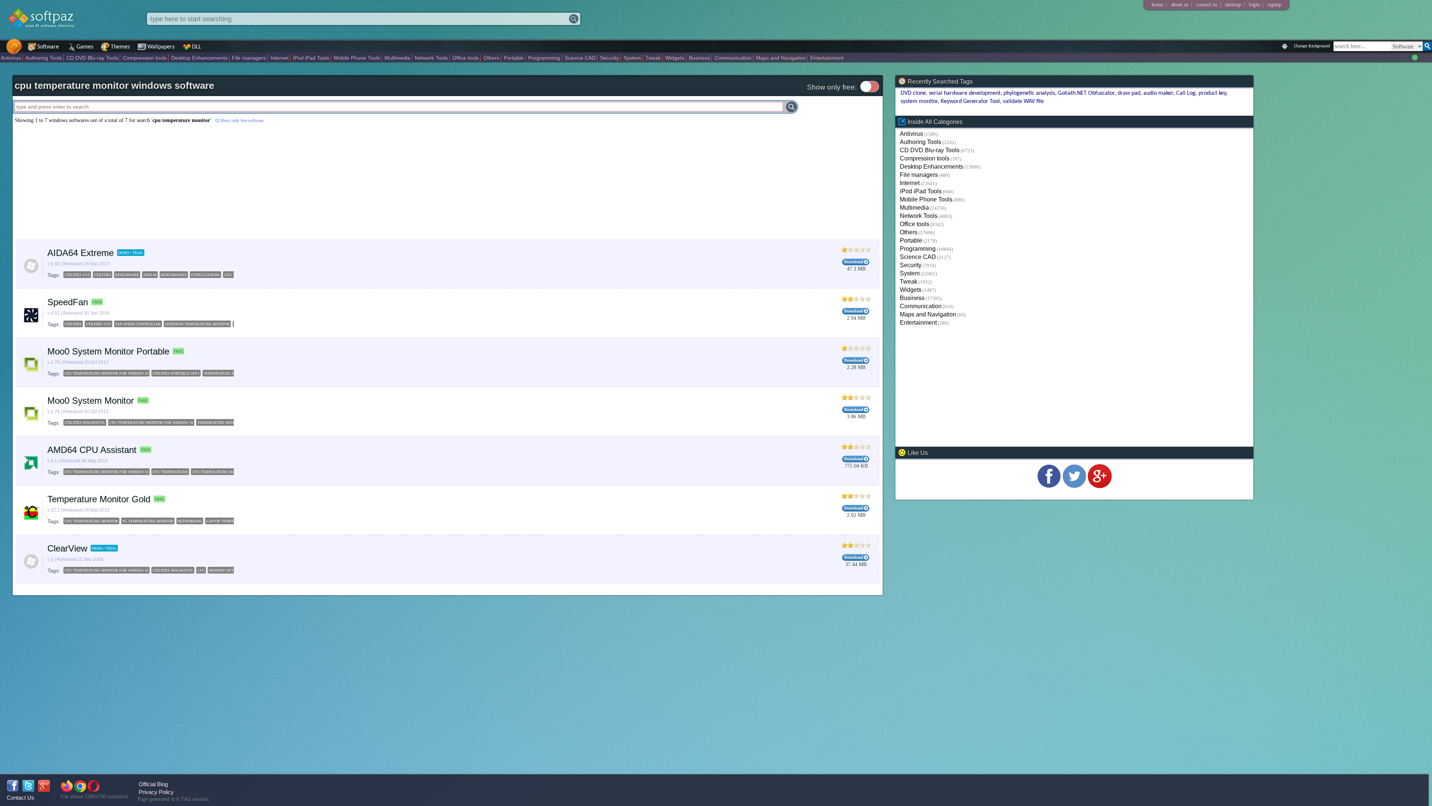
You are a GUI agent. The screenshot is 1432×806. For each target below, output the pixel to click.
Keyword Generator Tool (970, 101)
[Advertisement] (236, 181)
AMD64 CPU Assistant (91, 450)
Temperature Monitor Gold (98, 499)
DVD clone (913, 93)
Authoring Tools (43, 58)
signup (1274, 4)
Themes (120, 47)
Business (699, 58)
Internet (279, 58)
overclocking (205, 275)
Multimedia (397, 58)
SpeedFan (67, 302)
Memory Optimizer (227, 570)
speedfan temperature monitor (197, 324)
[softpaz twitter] (28, 789)
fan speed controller (138, 324)
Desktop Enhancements (199, 58)
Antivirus (11, 58)
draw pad (1129, 93)
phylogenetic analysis (1029, 93)
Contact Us (20, 797)
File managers (249, 58)
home (1157, 4)
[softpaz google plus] (44, 789)
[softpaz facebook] (12, 789)
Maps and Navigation (781, 58)
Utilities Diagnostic (85, 423)
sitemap (1233, 4)
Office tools (465, 58)
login (1254, 4)
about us (1179, 4)
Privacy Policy (156, 792)
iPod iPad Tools (311, 58)
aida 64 (150, 275)
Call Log (1186, 93)
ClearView (67, 548)
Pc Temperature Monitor (147, 521)
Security (609, 58)
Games (84, 47)
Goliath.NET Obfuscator (1086, 93)
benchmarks (174, 275)
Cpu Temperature (170, 472)
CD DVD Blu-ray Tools (92, 58)
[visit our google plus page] (1100, 486)
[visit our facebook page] (1049, 486)
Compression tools (145, 58)
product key (1212, 93)
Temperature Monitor (226, 373)
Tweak (653, 58)
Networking (190, 521)
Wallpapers (161, 47)
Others (491, 58)
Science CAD (580, 58)
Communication (733, 58)
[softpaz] (2, 51)
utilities (102, 275)
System (632, 58)
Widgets (674, 58)
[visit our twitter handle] (1074, 486)
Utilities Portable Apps (176, 373)
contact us (1206, 4)
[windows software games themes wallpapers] (45, 35)
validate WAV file (1023, 101)
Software (48, 47)
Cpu (201, 570)
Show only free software (242, 120)
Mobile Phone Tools (357, 58)
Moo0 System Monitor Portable (108, 351)
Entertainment (827, 58)
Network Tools (431, 58)
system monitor (919, 101)
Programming (544, 58)
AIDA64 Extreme (80, 253)
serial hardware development (965, 93)
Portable (514, 58)
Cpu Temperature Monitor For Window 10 (106, 373)
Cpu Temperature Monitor (219, 472)
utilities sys (77, 275)
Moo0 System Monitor (90, 401)
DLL (196, 47)
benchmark (127, 275)
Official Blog (153, 784)
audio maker (1158, 93)
